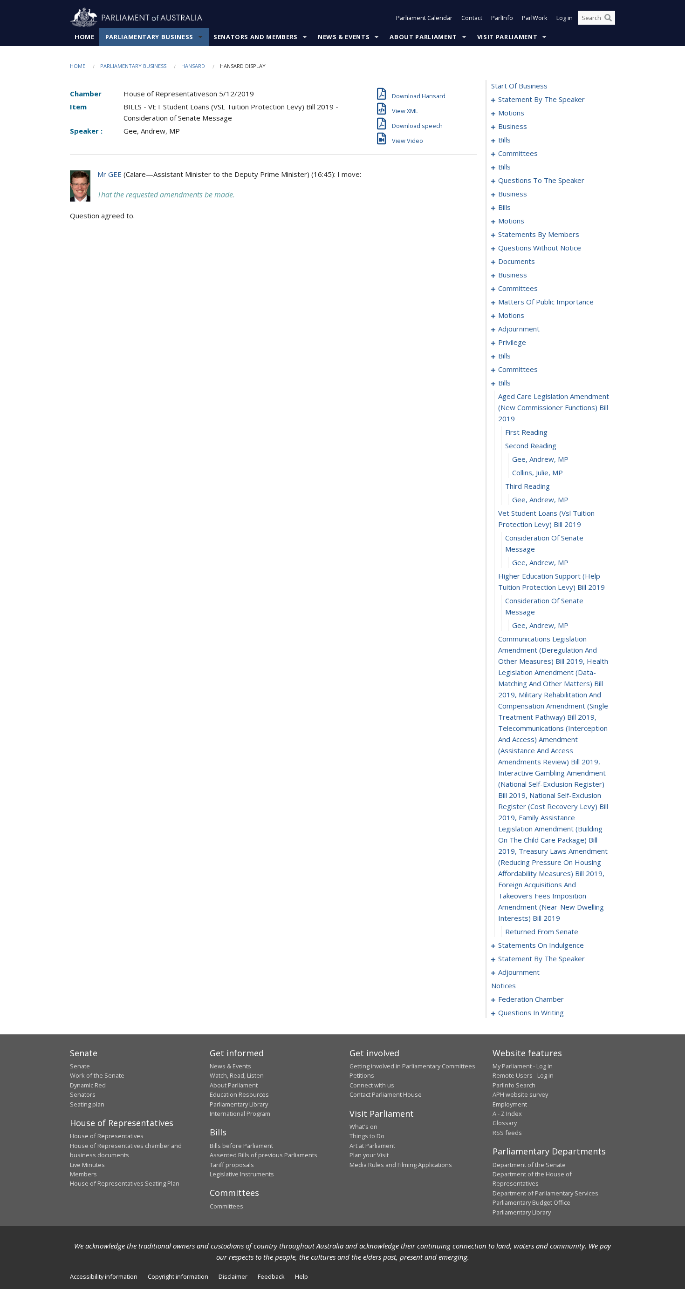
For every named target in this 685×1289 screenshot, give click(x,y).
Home (85, 37)
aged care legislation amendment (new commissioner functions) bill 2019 (553, 407)
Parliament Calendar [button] (424, 17)
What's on (363, 1126)
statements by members (538, 234)
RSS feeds (507, 1132)
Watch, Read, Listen (237, 1075)
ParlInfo (502, 17)
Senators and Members (255, 37)
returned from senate (541, 931)
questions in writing (531, 1012)
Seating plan (87, 1104)
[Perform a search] (608, 18)
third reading (527, 486)
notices (503, 985)
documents (516, 261)
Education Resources (239, 1094)
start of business (519, 85)
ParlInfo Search (514, 1085)
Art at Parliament (372, 1145)
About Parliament (423, 37)
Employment (510, 1104)
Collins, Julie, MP (537, 472)
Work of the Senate (97, 1075)
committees (518, 153)
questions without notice (539, 247)
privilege (512, 342)
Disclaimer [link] (233, 1276)
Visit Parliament (507, 37)
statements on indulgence (541, 945)
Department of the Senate (529, 1165)
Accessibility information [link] (103, 1276)
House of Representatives (107, 1136)
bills (504, 139)
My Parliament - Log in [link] (523, 1066)
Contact (471, 17)
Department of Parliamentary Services (545, 1193)
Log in (564, 17)
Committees (226, 1206)
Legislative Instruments (242, 1174)
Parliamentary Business (149, 37)
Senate (80, 1066)
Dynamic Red (88, 1085)
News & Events (344, 37)
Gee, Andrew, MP (540, 459)
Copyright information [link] (178, 1276)
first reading (526, 432)
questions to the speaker (541, 180)
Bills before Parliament (241, 1145)
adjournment (519, 328)
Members (83, 1174)
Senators (83, 1094)
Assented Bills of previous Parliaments (263, 1155)
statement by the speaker (541, 99)
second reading (530, 445)
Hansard (193, 65)
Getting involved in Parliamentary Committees (412, 1066)
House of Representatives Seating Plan (124, 1183)
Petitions (361, 1075)
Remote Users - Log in (523, 1075)
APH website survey (520, 1094)
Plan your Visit (369, 1155)
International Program (240, 1113)
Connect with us (371, 1085)
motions (511, 112)
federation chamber (531, 999)
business (512, 126)
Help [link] (301, 1276)
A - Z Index (507, 1113)
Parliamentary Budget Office (531, 1202)
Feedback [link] (271, 1276)
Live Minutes (87, 1165)
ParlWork (535, 17)
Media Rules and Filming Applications (400, 1165)
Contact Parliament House (385, 1094)
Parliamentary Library (239, 1104)
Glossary (505, 1123)
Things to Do (366, 1136)
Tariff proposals (232, 1165)
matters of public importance (546, 301)
